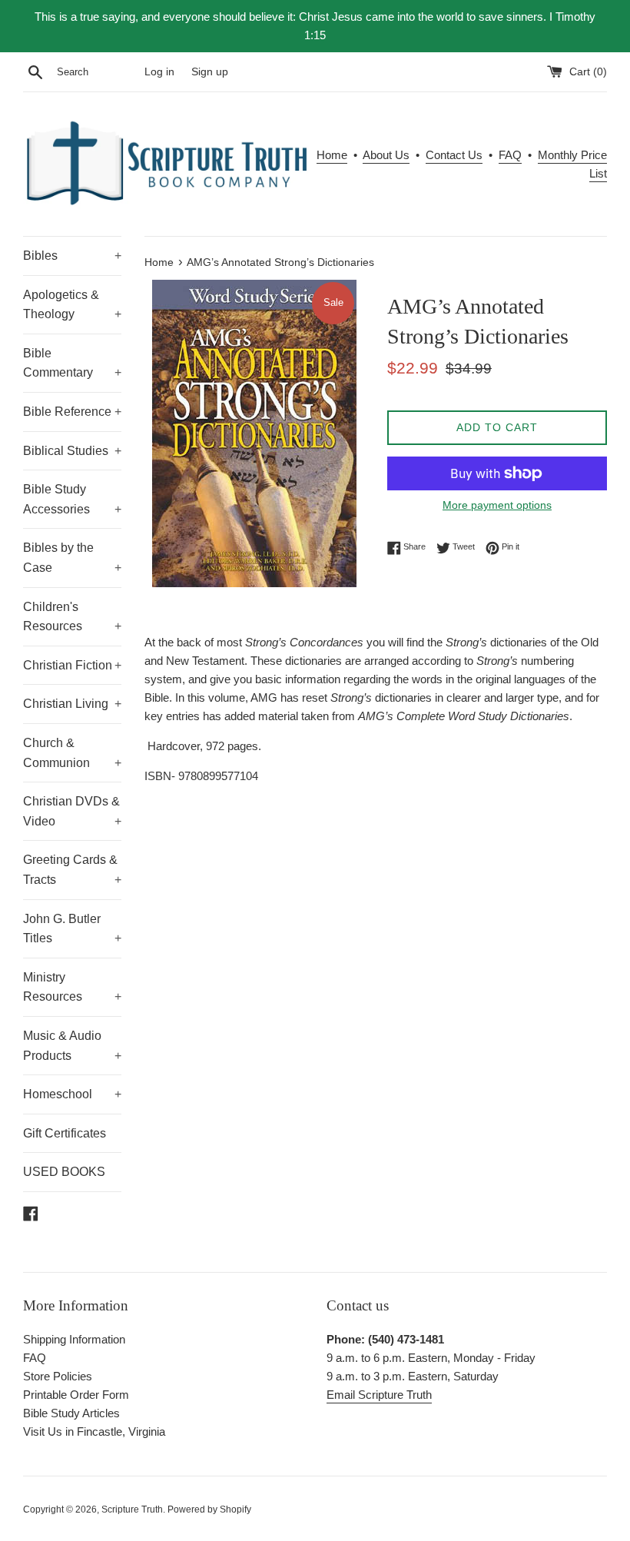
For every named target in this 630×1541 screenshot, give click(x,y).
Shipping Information (74, 1339)
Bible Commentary (72, 363)
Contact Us (454, 154)
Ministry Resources (72, 987)
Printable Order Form (76, 1394)
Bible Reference (72, 411)
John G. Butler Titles (72, 928)
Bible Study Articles (71, 1413)
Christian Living (72, 703)
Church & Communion (72, 752)
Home (332, 154)
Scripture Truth (132, 1509)
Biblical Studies (72, 450)
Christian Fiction (72, 665)
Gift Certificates (64, 1133)
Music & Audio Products (72, 1045)
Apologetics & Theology (72, 304)
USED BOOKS (64, 1171)
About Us (386, 154)
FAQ (510, 154)
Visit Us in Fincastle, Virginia (94, 1431)
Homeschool (72, 1094)
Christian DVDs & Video (72, 811)
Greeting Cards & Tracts (72, 869)
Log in (159, 72)
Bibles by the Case (72, 557)
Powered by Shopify (209, 1509)
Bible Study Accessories (72, 499)
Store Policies (57, 1376)
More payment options (497, 505)
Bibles (72, 255)
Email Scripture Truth (379, 1394)
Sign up (209, 72)
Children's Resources (72, 616)
